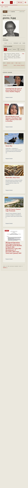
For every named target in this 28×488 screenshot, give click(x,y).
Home (2, 6)
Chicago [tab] (22, 49)
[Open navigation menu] (25, 2)
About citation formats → (19, 65)
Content (6, 6)
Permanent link (17, 43)
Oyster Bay (9, 146)
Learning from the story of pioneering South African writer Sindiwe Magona (14, 90)
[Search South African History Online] (11, 2)
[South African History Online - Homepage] (2, 2)
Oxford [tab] (14, 49)
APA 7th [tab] (5, 49)
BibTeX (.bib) (10, 63)
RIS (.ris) (18, 63)
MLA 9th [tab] (18, 49)
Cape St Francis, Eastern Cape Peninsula (13, 210)
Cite (8, 43)
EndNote (5, 65)
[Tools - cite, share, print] (14, 2)
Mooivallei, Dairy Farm (13, 177)
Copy (23, 53)
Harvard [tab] (9, 49)
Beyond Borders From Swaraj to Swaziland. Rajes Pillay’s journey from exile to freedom (14, 119)
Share (23, 43)
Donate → (5, 267)
